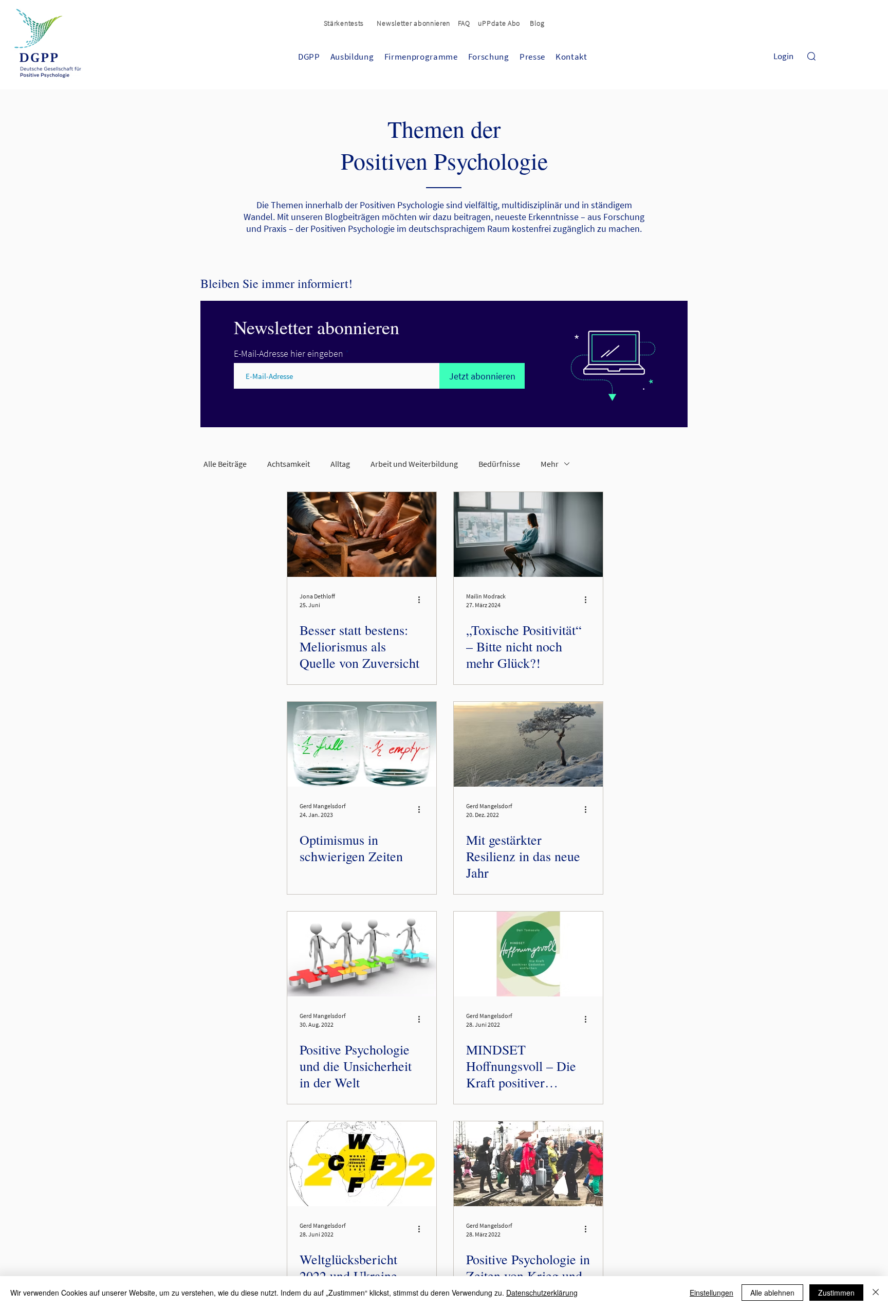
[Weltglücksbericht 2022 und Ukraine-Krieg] (361, 1163)
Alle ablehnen (772, 1292)
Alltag (340, 464)
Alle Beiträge (225, 464)
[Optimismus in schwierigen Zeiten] (361, 744)
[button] (414, 23)
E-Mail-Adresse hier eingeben (288, 353)
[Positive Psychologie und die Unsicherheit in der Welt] (361, 954)
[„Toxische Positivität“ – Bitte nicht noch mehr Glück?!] (528, 534)
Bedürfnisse (499, 464)
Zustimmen (836, 1292)
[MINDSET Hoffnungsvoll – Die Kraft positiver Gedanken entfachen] (528, 954)
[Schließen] (875, 1292)
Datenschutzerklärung (542, 1292)
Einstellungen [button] (711, 1292)
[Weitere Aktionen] (422, 600)
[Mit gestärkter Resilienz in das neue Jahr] (528, 744)
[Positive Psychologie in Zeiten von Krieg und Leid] (528, 1163)
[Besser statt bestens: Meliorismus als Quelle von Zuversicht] (361, 534)
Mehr (550, 464)
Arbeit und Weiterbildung (414, 464)
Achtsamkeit (288, 464)
